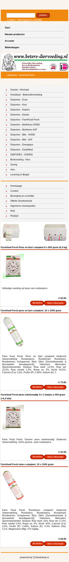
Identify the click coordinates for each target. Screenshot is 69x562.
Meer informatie (55, 303)
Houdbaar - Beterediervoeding (26, 94)
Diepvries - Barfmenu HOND (25, 124)
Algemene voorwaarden (22, 206)
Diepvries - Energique (21, 144)
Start (7, 27)
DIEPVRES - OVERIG (21, 154)
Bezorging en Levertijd (30, 20)
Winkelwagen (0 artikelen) (51, 82)
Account (9, 41)
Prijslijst (14, 216)
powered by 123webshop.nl (34, 557)
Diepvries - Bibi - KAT (21, 139)
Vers (12, 169)
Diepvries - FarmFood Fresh (21, 75)
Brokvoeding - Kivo (20, 159)
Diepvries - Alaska (19, 114)
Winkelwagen (12, 47)
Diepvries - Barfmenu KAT (23, 129)
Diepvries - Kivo (18, 104)
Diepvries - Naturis (20, 109)
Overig (13, 164)
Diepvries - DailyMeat (21, 149)
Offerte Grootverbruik (18, 22)
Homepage (16, 186)
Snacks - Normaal (19, 89)
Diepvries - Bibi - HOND (22, 134)
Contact (11, 20)
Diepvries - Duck (19, 99)
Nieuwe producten (15, 34)
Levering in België (19, 174)
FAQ (12, 211)
